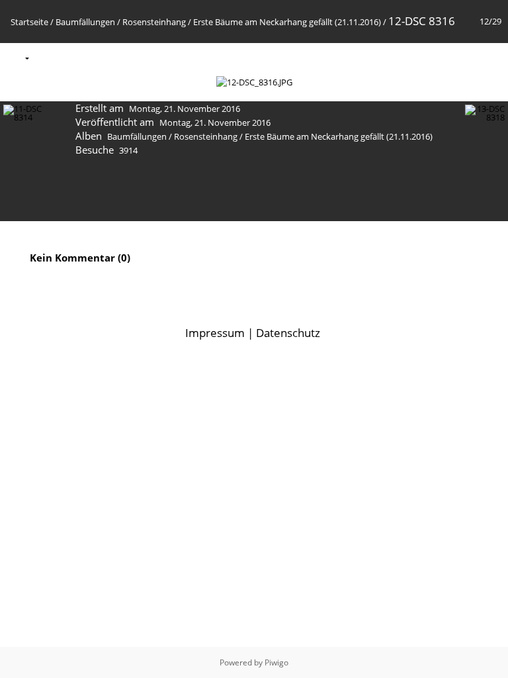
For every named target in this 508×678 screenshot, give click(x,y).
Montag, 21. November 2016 (184, 109)
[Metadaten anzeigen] (75, 57)
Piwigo (276, 662)
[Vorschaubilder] (434, 57)
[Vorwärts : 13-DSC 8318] (490, 57)
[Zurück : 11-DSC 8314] (462, 57)
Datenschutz (288, 332)
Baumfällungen (85, 22)
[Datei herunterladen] (103, 57)
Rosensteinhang (154, 22)
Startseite (29, 22)
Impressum (215, 332)
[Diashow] (48, 57)
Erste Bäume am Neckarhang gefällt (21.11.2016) (287, 22)
